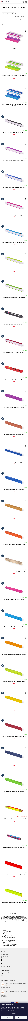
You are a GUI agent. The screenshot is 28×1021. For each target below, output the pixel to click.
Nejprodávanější (18, 19)
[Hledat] (18, 1)
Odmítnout (7, 1018)
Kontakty (2, 975)
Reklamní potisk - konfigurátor (7, 968)
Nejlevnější (17, 16)
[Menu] (26, 1)
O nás (2, 973)
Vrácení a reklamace (5, 970)
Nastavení (14, 1013)
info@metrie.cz (6, 954)
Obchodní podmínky (5, 972)
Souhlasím (20, 1018)
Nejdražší (22, 16)
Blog (2, 976)
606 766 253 (5, 956)
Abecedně (17, 21)
